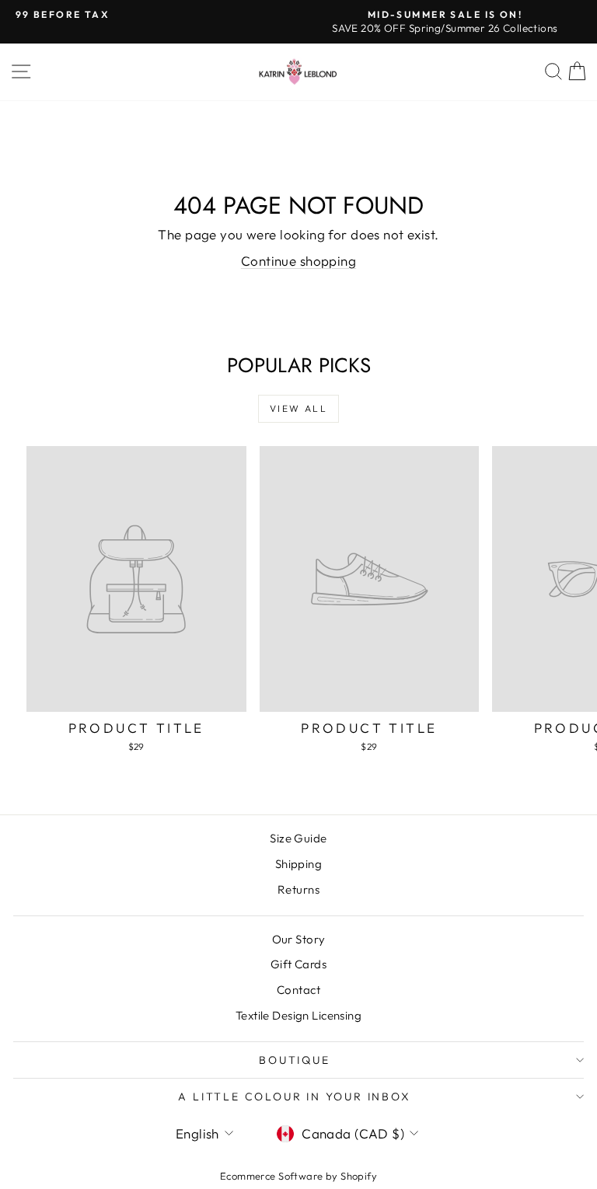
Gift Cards (298, 964)
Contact (298, 989)
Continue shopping (298, 261)
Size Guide (298, 838)
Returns (298, 889)
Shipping (298, 863)
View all (298, 408)
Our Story (299, 939)
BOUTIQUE (294, 1060)
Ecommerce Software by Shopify (298, 1176)
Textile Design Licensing (298, 1015)
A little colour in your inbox (294, 1097)
